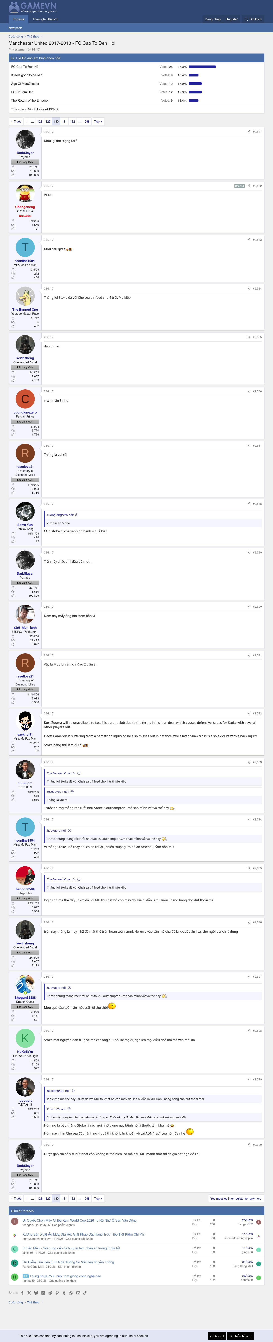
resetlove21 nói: (58, 791)
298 (87, 121)
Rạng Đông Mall (33, 1266)
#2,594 (257, 819)
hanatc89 (29, 1280)
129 (48, 121)
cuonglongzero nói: (60, 515)
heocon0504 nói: (58, 1091)
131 (64, 121)
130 (56, 121)
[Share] (249, 131)
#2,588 (257, 504)
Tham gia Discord (45, 19)
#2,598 (257, 1031)
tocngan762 (30, 1225)
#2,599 (257, 1079)
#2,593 (257, 762)
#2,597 (257, 976)
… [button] (32, 121)
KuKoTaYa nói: (56, 1109)
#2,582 (257, 186)
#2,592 (257, 713)
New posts (16, 28)
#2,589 (257, 552)
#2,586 (257, 391)
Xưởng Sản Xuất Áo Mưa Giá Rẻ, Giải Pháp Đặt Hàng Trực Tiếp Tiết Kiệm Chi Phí (84, 1234)
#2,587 (257, 445)
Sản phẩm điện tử (63, 1225)
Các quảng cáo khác (79, 1238)
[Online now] (25, 993)
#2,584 (257, 288)
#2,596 (257, 922)
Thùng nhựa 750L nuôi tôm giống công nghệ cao (65, 1275)
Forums (18, 19)
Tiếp (97, 121)
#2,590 (257, 606)
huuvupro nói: (57, 830)
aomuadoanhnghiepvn (37, 1238)
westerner (18, 49)
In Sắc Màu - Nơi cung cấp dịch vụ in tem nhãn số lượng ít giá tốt (71, 1247)
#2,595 (257, 868)
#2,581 (257, 132)
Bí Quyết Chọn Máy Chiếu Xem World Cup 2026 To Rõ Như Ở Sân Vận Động (79, 1220)
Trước (18, 121)
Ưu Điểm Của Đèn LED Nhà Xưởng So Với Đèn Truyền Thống (68, 1261)
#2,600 (257, 1145)
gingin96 (28, 1252)
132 (72, 121)
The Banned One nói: (61, 773)
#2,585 (257, 337)
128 (39, 121)
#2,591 (257, 655)
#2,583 (257, 240)
